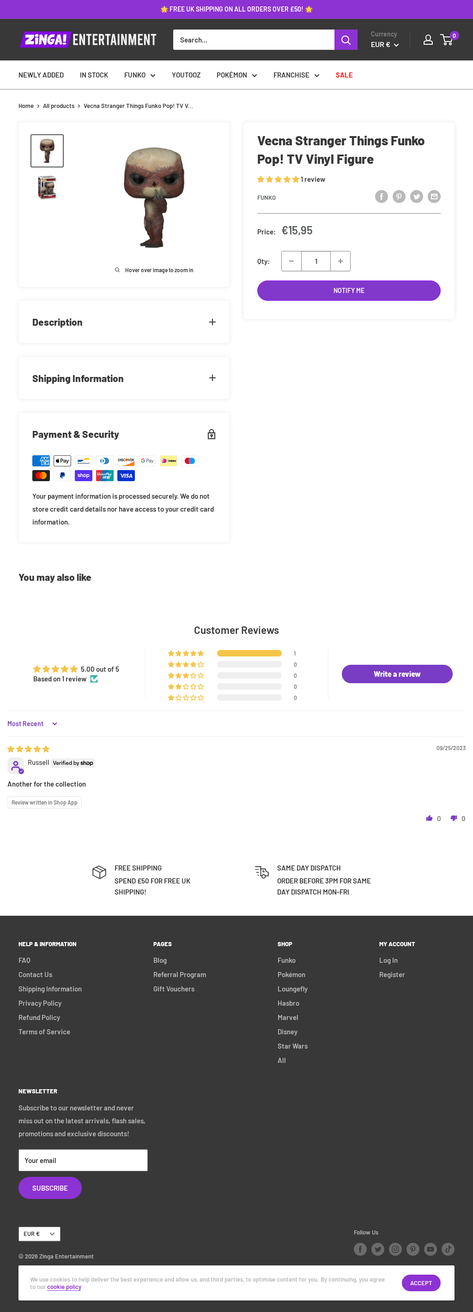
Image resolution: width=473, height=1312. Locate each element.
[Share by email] (434, 196)
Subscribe (50, 1188)
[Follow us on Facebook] (360, 1249)
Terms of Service (44, 1031)
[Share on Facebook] (381, 196)
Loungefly (293, 988)
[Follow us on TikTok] (448, 1249)
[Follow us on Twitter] (377, 1249)
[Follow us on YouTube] (430, 1249)
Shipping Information (50, 988)
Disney (287, 1031)
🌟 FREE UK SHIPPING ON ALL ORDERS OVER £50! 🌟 (236, 9)
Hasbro (288, 1003)
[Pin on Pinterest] (399, 196)
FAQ (24, 960)
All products (58, 105)
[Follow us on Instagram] (395, 1249)
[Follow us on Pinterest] (412, 1249)
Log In (388, 960)
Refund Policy (39, 1017)
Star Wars (293, 1046)
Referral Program (179, 974)
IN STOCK (94, 75)
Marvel (288, 1017)
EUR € (32, 1233)
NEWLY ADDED (41, 75)
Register (392, 974)
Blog (160, 960)
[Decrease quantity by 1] (291, 261)
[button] (279, 179)
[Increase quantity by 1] (340, 261)
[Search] (346, 40)
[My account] (428, 40)
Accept (421, 1283)
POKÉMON (232, 75)
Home (26, 105)
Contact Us (35, 974)
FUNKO (135, 75)
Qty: (263, 261)
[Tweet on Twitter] (416, 196)
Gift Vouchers (173, 988)
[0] (447, 39)
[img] (28, 749)
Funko (266, 197)
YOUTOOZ (186, 75)
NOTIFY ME (349, 290)
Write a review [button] (397, 673)
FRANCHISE (291, 75)
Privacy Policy (39, 1003)
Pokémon (291, 974)
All (282, 1060)
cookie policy (64, 1286)
